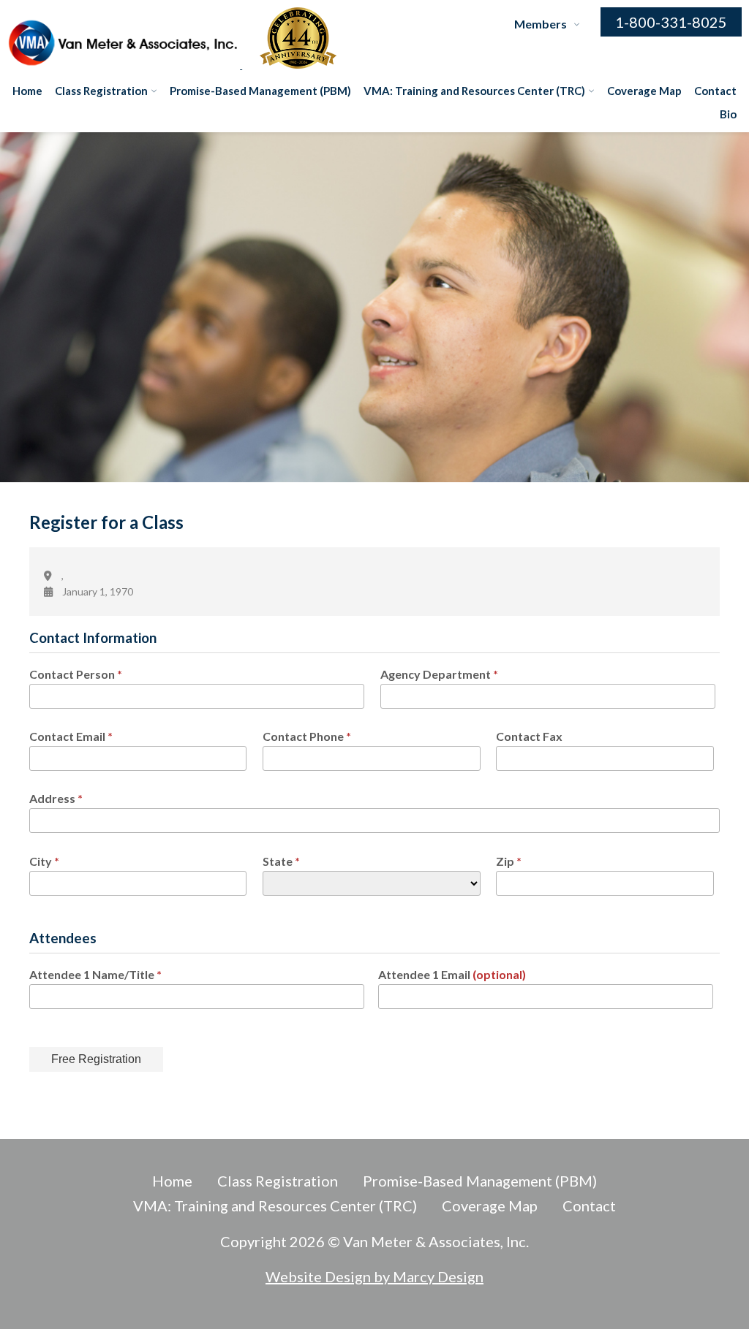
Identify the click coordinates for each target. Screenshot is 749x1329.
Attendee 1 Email (452, 974)
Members (540, 24)
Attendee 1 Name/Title (95, 974)
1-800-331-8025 (671, 22)
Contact (715, 90)
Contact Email (71, 736)
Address (56, 798)
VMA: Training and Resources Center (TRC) (474, 90)
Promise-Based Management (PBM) (260, 90)
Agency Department (439, 674)
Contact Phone (307, 736)
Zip (509, 861)
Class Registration (101, 90)
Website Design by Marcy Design (374, 1276)
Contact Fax (529, 736)
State (281, 861)
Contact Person (75, 674)
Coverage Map (644, 90)
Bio (728, 114)
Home (27, 90)
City (44, 861)
